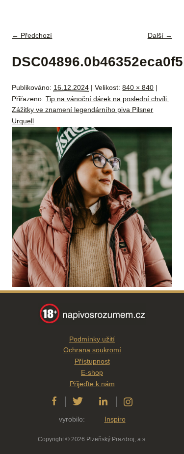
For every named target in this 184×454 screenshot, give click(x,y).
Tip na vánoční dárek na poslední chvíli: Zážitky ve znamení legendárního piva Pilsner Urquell (90, 110)
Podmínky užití (92, 339)
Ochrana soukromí (92, 350)
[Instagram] (128, 401)
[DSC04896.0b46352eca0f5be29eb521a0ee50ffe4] (92, 284)
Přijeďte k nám (92, 384)
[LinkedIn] (103, 401)
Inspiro (115, 419)
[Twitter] (78, 401)
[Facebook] (54, 401)
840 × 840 (138, 87)
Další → (160, 35)
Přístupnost (92, 361)
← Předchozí (32, 35)
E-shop (92, 372)
